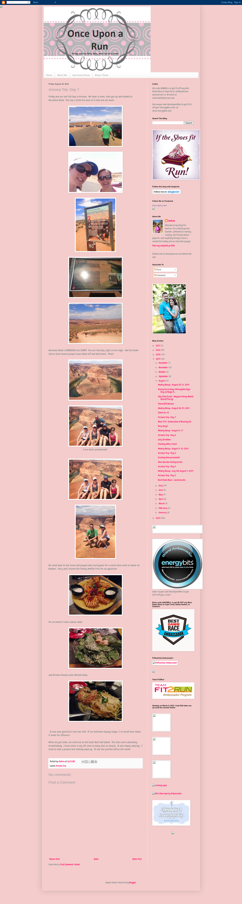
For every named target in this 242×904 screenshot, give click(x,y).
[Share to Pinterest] (95, 761)
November (163, 367)
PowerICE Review (166, 403)
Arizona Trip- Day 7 (167, 417)
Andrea (171, 220)
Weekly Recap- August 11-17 (170, 430)
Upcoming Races (81, 75)
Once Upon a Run (159, 205)
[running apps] (159, 785)
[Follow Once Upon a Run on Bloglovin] (166, 193)
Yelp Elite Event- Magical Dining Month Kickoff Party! (175, 398)
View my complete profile (163, 245)
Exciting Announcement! (169, 457)
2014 (158, 358)
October (162, 371)
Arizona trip (61, 766)
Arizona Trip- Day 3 (167, 475)
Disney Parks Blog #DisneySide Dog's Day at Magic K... (174, 391)
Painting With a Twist (167, 443)
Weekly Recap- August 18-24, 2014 (173, 408)
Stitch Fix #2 (163, 412)
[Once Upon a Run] (153, 208)
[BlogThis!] (86, 761)
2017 (158, 345)
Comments (161, 275)
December (163, 362)
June (161, 489)
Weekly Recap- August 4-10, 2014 (173, 448)
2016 (158, 350)
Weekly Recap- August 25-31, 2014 (173, 384)
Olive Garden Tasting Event (170, 462)
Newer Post (54, 859)
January (163, 512)
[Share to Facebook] (92, 761)
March (162, 503)
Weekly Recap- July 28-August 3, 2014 (175, 470)
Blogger (132, 882)
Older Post (137, 859)
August (162, 380)
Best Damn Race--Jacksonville (171, 479)
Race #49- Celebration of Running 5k (174, 421)
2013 (158, 518)
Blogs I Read (101, 75)
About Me (62, 75)
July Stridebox (164, 439)
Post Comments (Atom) (70, 864)
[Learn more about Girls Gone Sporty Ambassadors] (172, 793)
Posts (158, 269)
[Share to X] (89, 761)
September (164, 376)
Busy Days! (163, 426)
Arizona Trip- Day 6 (167, 435)
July (161, 485)
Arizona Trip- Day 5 (167, 453)
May (161, 494)
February (163, 508)
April (161, 498)
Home (49, 75)
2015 (158, 354)
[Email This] (83, 761)
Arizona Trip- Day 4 (167, 466)
